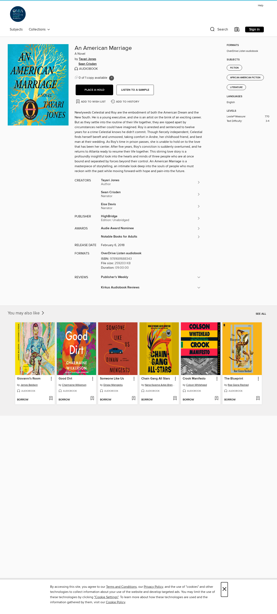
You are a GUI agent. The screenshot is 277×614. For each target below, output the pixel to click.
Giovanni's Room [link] (28, 379)
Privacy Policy (153, 587)
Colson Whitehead (196, 385)
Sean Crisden (87, 64)
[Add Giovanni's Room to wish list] (50, 398)
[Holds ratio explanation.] (111, 78)
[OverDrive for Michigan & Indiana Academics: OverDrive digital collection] (18, 14)
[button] (218, 30)
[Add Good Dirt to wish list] (92, 398)
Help (260, 5)
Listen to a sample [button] (135, 90)
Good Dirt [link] (65, 379)
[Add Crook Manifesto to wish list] (216, 398)
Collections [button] (38, 29)
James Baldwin (29, 385)
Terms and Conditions (121, 587)
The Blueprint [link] (233, 379)
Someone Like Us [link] (112, 379)
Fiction (234, 68)
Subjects (16, 29)
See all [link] (261, 314)
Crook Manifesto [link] (194, 379)
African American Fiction (245, 77)
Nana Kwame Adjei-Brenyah (160, 385)
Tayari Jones (87, 59)
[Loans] (237, 30)
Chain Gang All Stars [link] (155, 379)
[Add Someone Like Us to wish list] (133, 398)
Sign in (254, 29)
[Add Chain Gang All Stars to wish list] (174, 398)
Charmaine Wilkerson (74, 385)
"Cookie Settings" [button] (106, 597)
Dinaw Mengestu (113, 385)
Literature (236, 87)
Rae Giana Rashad (238, 385)
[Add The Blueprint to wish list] (257, 398)
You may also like (24, 313)
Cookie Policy (115, 602)
